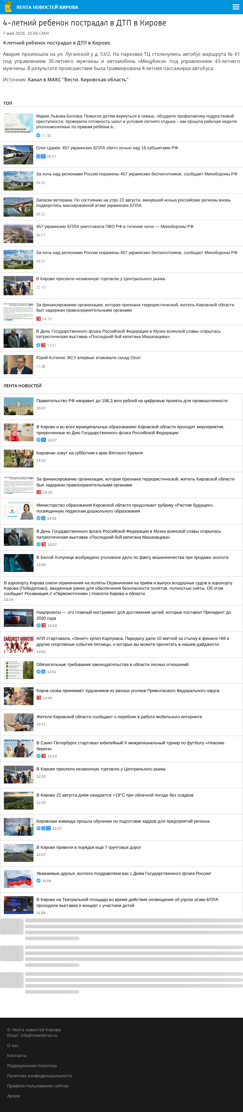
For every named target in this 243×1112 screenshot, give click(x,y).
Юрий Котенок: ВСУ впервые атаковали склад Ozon (88, 357)
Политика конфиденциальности (39, 1075)
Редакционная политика (32, 1065)
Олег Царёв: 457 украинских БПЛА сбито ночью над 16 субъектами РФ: (107, 147)
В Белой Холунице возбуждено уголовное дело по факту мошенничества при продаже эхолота (132, 557)
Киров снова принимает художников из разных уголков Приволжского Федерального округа (127, 690)
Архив (13, 1096)
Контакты (17, 1055)
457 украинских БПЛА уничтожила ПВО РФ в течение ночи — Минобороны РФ (115, 226)
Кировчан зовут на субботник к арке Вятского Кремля (89, 452)
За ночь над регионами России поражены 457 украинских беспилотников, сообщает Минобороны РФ (136, 174)
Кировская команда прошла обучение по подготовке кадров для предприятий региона (123, 821)
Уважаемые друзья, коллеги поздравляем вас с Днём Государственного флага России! (123, 873)
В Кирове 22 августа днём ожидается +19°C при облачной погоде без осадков (115, 795)
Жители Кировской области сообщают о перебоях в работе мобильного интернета (119, 716)
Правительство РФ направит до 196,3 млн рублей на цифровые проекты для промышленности (132, 400)
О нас (13, 1045)
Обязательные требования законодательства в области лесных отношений (112, 664)
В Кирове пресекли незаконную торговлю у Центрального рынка (100, 278)
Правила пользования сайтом (37, 1086)
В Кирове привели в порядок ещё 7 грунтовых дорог (88, 847)
